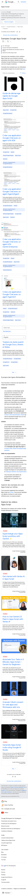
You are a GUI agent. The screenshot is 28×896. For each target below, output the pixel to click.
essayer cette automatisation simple (14, 414)
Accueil (3, 26)
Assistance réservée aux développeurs (10, 828)
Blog (2, 852)
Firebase (3, 874)
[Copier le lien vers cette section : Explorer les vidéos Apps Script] (12, 505)
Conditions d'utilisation (6, 831)
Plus (14, 372)
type (24, 69)
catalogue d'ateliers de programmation (16, 471)
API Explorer (4, 845)
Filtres (23, 73)
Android (3, 869)
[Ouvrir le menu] (2, 2)
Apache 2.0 (3, 790)
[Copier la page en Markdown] (8, 41)
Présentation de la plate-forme (8, 821)
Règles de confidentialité (20, 888)
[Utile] (17, 32)
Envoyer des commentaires (10, 35)
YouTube (3, 859)
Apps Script (5, 7)
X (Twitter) (4, 857)
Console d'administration (7, 838)
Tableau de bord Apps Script (8, 840)
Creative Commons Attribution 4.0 (17, 787)
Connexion (23, 2)
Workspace (15, 2)
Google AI (3, 879)
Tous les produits (5, 882)
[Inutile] (19, 32)
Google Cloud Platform (6, 877)
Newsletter (4, 854)
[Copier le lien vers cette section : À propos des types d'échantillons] (2, 380)
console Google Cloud (6, 843)
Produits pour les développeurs (8, 823)
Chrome (3, 872)
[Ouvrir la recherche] (18, 2)
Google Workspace (11, 26)
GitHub (12, 492)
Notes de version (5, 826)
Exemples (5, 28)
